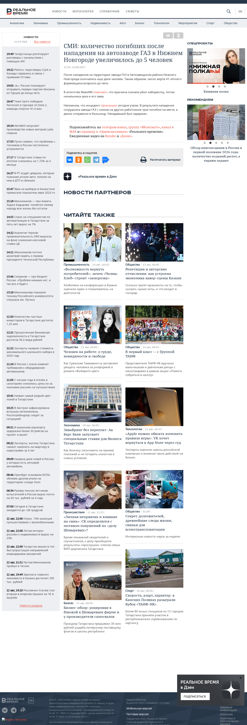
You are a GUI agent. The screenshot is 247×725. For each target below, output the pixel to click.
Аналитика (17, 23)
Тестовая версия (137, 714)
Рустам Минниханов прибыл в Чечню (29, 564)
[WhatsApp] (87, 160)
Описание (226, 714)
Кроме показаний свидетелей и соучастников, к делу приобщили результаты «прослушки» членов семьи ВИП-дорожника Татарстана (92, 533)
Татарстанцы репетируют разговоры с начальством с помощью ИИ (28, 57)
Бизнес (140, 23)
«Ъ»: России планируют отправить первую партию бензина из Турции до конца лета (31, 89)
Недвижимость (100, 23)
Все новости (42, 41)
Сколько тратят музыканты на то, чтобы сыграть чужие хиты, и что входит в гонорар (153, 281)
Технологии (161, 23)
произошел (109, 105)
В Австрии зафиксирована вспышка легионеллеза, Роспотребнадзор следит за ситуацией (28, 413)
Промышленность (69, 23)
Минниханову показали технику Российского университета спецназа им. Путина (30, 295)
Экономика (40, 23)
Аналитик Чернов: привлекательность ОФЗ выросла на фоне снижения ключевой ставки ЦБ (29, 238)
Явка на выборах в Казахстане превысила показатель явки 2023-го (31, 190)
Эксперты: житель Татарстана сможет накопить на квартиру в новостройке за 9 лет (31, 446)
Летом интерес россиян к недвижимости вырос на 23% (30, 534)
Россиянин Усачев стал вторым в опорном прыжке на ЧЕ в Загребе (31, 593)
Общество (230, 23)
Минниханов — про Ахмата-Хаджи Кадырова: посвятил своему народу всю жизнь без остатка (30, 204)
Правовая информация (228, 709)
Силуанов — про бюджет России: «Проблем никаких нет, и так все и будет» (29, 280)
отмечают (100, 92)
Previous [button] (190, 66)
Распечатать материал (165, 159)
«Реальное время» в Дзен (97, 176)
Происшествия (74, 512)
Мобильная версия (139, 708)
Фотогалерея (83, 11)
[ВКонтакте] (168, 35)
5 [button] (228, 143)
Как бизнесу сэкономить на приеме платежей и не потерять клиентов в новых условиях (93, 444)
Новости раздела (31, 605)
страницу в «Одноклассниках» (104, 131)
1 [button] (207, 87)
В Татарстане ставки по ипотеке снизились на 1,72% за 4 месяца (29, 160)
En (240, 11)
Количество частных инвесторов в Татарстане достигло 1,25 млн (30, 320)
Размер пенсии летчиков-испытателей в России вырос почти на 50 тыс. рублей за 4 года (30, 494)
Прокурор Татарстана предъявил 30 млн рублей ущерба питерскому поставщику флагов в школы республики (92, 619)
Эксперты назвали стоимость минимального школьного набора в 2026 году (30, 351)
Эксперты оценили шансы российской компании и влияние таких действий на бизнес (154, 445)
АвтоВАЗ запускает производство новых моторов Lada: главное (30, 129)
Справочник (110, 11)
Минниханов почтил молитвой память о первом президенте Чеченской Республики (30, 255)
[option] (216, 66)
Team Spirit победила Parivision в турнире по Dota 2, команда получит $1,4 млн (27, 105)
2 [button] (213, 87)
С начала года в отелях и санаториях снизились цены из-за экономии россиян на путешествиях (31, 383)
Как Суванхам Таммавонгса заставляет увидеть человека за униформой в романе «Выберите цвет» (91, 361)
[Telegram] (96, 160)
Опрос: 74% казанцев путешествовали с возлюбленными (30, 520)
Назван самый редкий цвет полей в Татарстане (29, 397)
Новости (59, 11)
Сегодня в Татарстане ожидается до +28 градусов (25, 508)
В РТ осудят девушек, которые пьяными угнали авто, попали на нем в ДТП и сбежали (30, 176)
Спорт (210, 23)
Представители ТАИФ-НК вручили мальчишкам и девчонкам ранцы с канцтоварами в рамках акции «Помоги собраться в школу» (153, 363)
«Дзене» (126, 136)
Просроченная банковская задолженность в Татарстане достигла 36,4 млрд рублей (28, 336)
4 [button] (225, 87)
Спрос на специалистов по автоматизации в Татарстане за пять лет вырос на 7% (28, 220)
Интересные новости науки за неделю (152, 526)
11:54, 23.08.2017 (74, 67)
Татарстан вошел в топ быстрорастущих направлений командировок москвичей (30, 550)
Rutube (110, 136)
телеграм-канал (114, 127)
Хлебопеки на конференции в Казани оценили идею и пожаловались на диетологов (91, 281)
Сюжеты (132, 11)
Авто (123, 23)
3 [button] (219, 87)
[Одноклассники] (178, 35)
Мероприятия (187, 23)
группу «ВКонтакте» (144, 127)
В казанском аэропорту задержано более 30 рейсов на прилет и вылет (27, 430)
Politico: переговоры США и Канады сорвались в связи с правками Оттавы (29, 73)
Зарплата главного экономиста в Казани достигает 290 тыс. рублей (30, 578)
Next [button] (242, 66)
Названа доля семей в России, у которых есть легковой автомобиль (30, 462)
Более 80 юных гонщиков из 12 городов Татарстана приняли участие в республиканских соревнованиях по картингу (154, 609)
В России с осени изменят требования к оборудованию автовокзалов (28, 367)
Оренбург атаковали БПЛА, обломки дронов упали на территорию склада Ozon (29, 478)
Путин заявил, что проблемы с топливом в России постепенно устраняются (31, 145)
